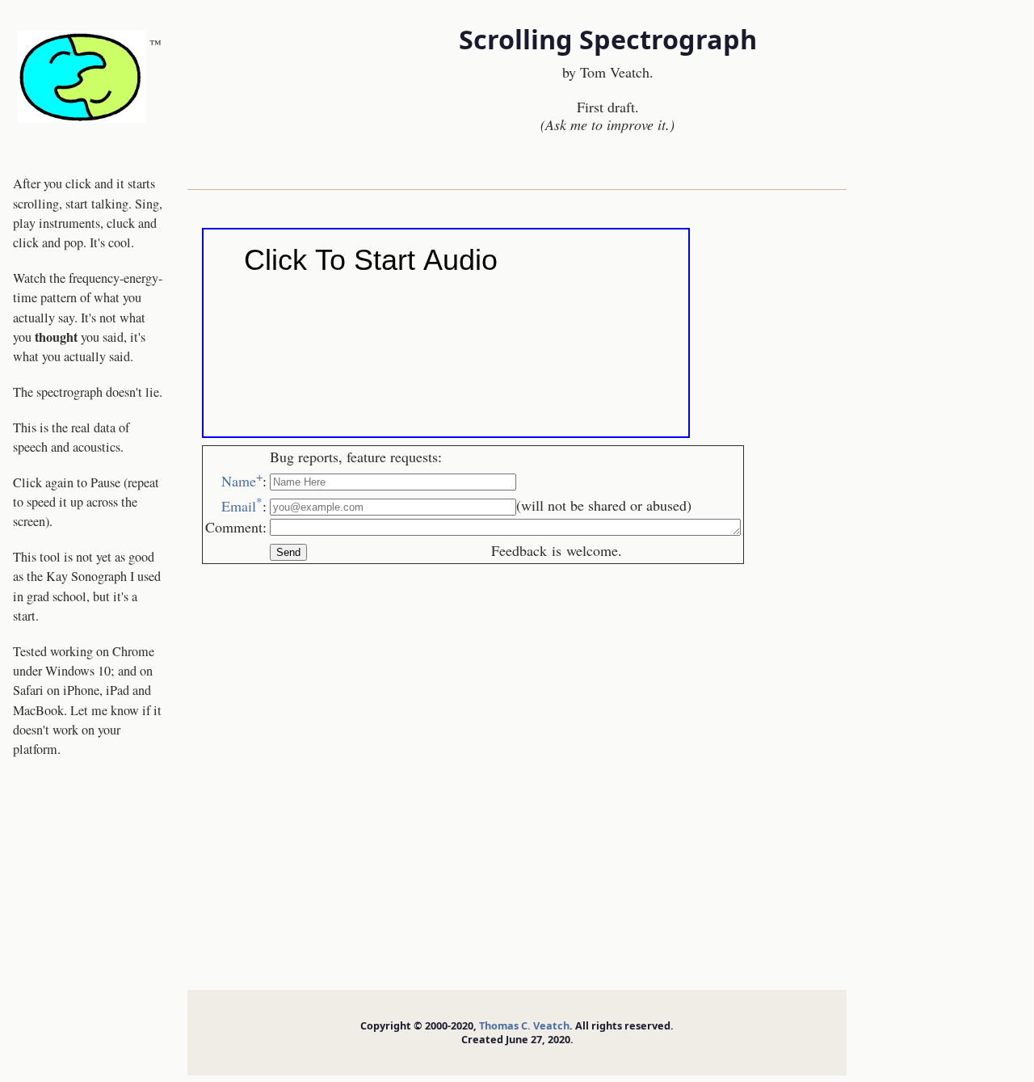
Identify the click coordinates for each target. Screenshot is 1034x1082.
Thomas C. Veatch (524, 1025)
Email (242, 506)
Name (242, 480)
